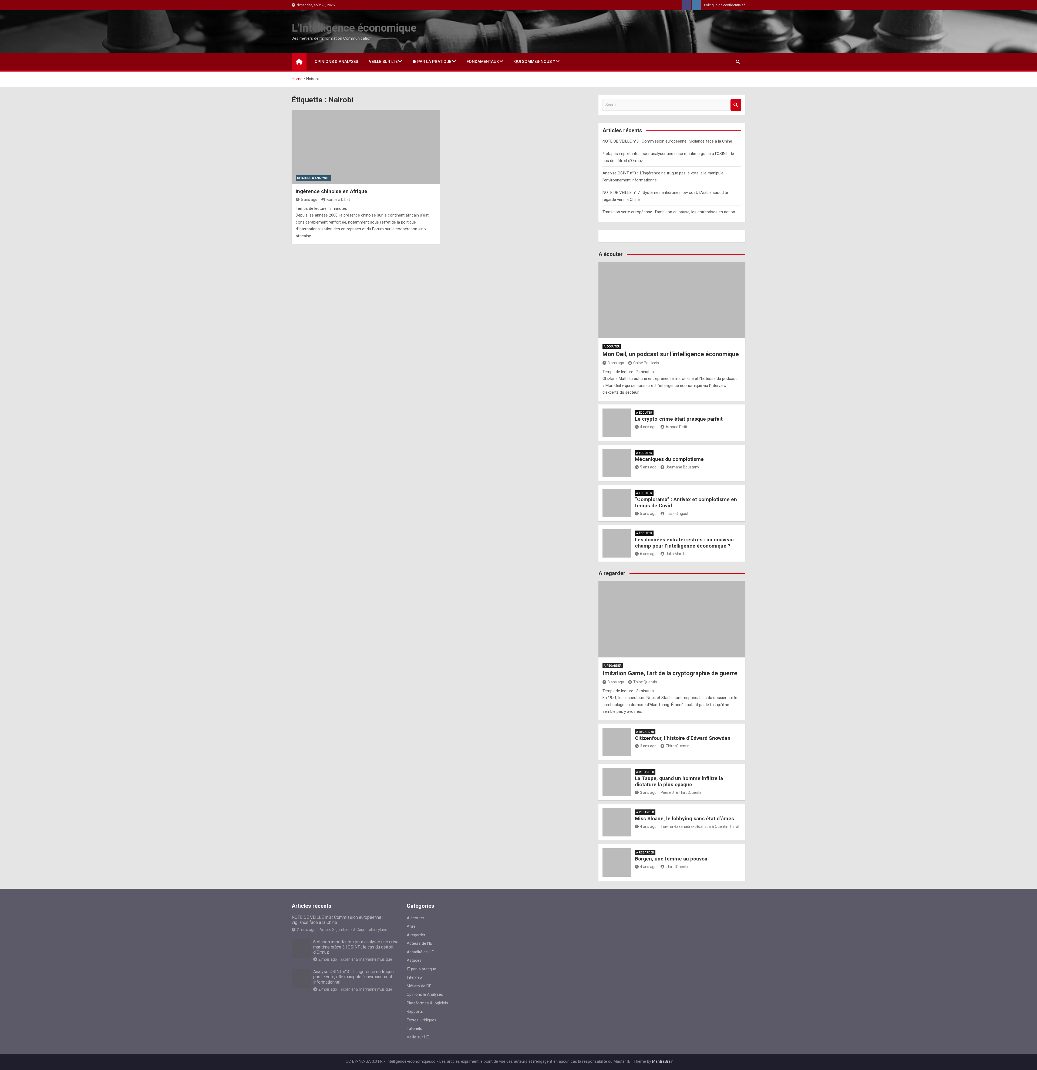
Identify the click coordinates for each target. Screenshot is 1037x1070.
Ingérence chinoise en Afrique (331, 191)
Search (735, 105)
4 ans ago (648, 427)
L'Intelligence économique (354, 28)
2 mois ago (306, 929)
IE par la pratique (432, 61)
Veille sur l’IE (383, 61)
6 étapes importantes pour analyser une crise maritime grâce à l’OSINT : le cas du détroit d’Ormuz (356, 947)
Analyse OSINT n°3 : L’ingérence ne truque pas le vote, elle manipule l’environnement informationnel (353, 976)
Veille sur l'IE (418, 1037)
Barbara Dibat (338, 199)
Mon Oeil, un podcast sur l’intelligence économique (670, 354)
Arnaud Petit (676, 427)
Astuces (414, 960)
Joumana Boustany (682, 467)
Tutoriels (414, 1028)
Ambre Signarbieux (335, 929)
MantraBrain (663, 1061)
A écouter (612, 346)
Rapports (415, 1011)
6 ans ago (648, 554)
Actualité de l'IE (420, 952)
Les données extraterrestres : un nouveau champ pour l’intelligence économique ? (684, 542)
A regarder (613, 665)
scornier (348, 959)
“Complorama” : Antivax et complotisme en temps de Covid (686, 502)
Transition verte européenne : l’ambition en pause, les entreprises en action (668, 212)
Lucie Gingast (677, 513)
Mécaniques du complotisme (669, 459)
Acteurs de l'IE (419, 943)
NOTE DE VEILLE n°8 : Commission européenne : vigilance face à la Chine (667, 141)
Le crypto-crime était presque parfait (679, 419)
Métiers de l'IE (419, 986)
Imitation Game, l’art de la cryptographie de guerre (670, 673)
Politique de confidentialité (724, 5)
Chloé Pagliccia (646, 363)
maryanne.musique (375, 959)
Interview (415, 977)
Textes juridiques (421, 1020)
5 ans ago (309, 199)
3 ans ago (616, 363)
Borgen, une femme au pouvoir (671, 859)
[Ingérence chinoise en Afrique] (366, 147)
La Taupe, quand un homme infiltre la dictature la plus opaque (679, 781)
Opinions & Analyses (336, 61)
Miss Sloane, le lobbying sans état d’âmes (684, 818)
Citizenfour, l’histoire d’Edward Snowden (682, 738)
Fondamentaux (483, 61)
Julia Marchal (677, 554)
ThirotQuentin (645, 682)
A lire (411, 926)
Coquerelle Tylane (371, 929)
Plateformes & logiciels (427, 1003)
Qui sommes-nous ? (534, 61)
